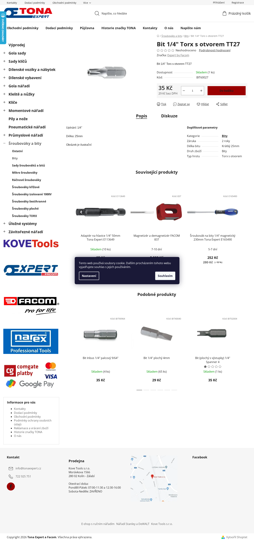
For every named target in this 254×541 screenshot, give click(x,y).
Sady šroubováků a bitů (28, 165)
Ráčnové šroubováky (26, 180)
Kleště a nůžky (22, 94)
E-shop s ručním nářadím (98, 524)
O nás (17, 436)
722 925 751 (23, 476)
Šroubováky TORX (24, 216)
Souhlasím (165, 276)
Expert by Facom (178, 55)
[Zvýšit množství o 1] (201, 90)
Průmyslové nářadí (26, 135)
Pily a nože (18, 118)
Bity (15, 158)
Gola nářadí (19, 85)
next (244, 231)
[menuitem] (22, 28)
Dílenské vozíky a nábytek (32, 69)
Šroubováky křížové (25, 187)
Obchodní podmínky (64, 2)
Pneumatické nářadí (27, 127)
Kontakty (12, 2)
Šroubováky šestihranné (29, 201)
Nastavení (89, 276)
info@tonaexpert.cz (28, 468)
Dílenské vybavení (25, 77)
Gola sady (17, 53)
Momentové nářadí (26, 110)
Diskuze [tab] (169, 116)
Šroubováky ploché (25, 208)
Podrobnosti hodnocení (214, 50)
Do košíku (227, 91)
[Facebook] (11, 486)
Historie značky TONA (28, 432)
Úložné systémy (23, 223)
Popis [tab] (141, 116)
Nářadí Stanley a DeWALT (132, 524)
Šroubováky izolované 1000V (31, 194)
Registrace (238, 2)
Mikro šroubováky (24, 173)
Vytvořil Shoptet (236, 537)
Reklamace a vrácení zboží (31, 428)
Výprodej (17, 44)
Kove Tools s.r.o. (162, 524)
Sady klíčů (18, 61)
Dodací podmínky (35, 2)
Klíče (13, 102)
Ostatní (17, 151)
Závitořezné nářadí (26, 231)
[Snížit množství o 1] (183, 90)
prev (69, 231)
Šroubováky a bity (25, 143)
